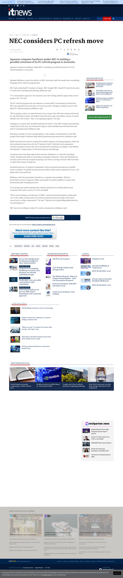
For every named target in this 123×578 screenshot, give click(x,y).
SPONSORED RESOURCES (57, 254)
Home (11, 35)
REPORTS (56, 18)
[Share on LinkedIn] (68, 49)
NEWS (10, 18)
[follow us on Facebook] (14, 5)
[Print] (78, 49)
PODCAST (78, 18)
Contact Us (60, 561)
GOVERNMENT (21, 18)
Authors (82, 561)
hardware (27, 246)
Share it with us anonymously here (43, 224)
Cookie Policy (46, 575)
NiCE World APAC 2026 (101, 271)
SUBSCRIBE (107, 18)
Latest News (7, 2)
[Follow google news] (72, 53)
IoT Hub (47, 567)
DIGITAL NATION (44, 18)
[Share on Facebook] (64, 49)
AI (36, 18)
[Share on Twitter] (61, 49)
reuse (57, 246)
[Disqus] (43, 418)
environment (18, 246)
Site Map (109, 561)
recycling (44, 246)
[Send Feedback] (71, 49)
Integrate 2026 (98, 259)
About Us (65, 561)
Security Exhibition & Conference (100, 267)
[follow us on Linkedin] (9, 5)
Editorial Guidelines (74, 561)
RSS (113, 561)
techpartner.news (28, 567)
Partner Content (19, 254)
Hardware (35, 35)
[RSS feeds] (23, 5)
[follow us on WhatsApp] (20, 5)
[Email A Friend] (75, 49)
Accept (117, 573)
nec (33, 246)
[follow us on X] (12, 5)
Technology (25, 35)
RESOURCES (67, 18)
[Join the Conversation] (57, 49)
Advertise (93, 561)
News (17, 35)
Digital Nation (39, 567)
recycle (38, 246)
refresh (51, 246)
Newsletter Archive (101, 561)
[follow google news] (17, 5)
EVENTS (85, 18)
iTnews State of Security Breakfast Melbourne (102, 280)
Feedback (87, 561)
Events (85, 254)
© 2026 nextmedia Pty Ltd (23, 561)
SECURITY (30, 18)
